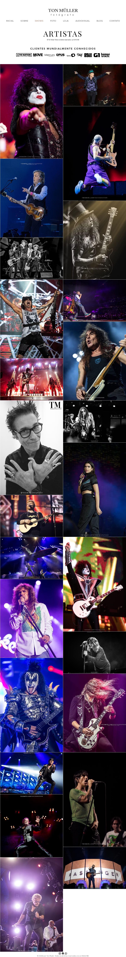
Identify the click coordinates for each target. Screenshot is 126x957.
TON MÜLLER (63, 11)
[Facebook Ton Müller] (63, 953)
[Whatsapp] (66, 953)
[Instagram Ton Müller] (59, 953)
